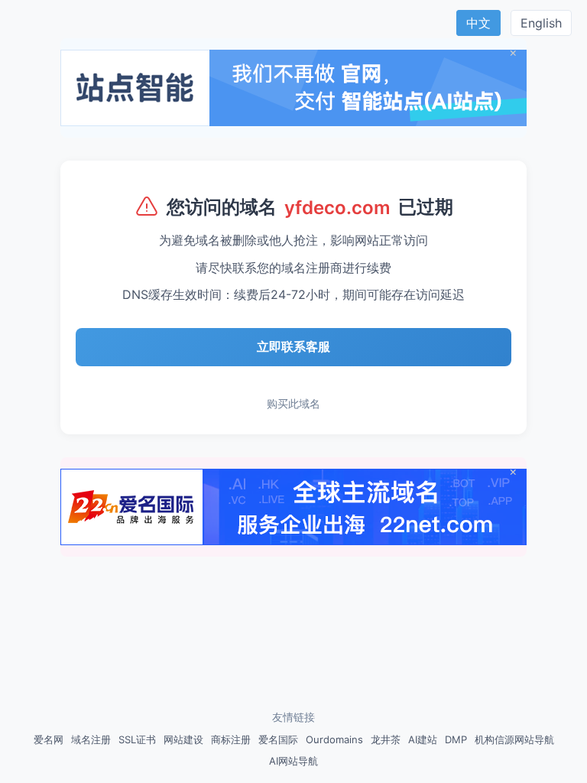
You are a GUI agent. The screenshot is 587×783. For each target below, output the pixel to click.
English (541, 23)
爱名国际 (278, 739)
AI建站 (422, 739)
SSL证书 (137, 739)
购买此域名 (293, 403)
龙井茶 (386, 739)
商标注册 (231, 739)
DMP (456, 739)
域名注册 (91, 739)
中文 (478, 23)
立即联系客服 (293, 346)
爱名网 (48, 739)
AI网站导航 (293, 761)
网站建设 (183, 739)
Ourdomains (334, 739)
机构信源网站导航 (514, 739)
